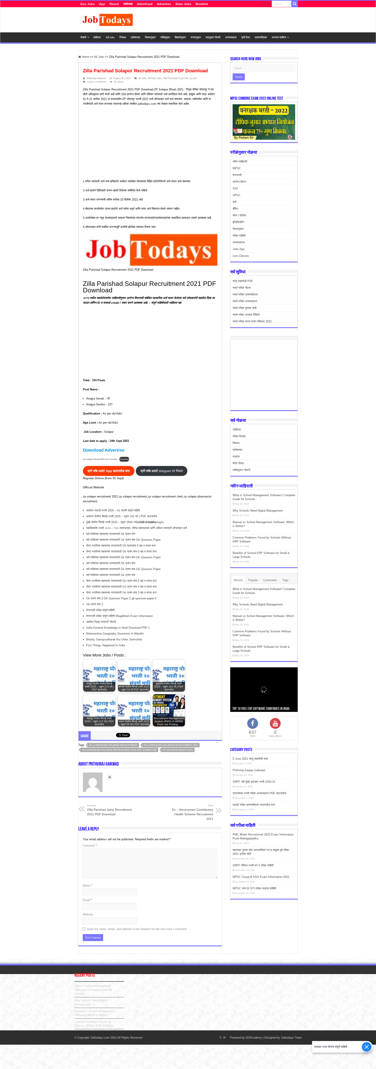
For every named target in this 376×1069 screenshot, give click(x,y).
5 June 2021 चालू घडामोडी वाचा (250, 758)
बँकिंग (235, 208)
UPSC (236, 195)
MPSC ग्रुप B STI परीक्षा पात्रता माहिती (254, 888)
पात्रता (236, 456)
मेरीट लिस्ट (238, 463)
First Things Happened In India (105, 645)
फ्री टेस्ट (245, 37)
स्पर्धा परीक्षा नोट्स (242, 287)
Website (88, 914)
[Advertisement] (148, 143)
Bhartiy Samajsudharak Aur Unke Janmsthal (114, 639)
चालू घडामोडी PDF (243, 281)
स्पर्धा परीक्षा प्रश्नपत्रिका (245, 294)
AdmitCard (145, 4)
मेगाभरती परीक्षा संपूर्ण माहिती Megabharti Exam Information (119, 616)
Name (87, 885)
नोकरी (83, 37)
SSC (235, 188)
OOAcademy (254, 1037)
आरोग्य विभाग (239, 181)
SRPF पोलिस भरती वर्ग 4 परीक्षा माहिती (253, 865)
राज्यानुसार (196, 37)
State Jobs (183, 4)
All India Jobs (155, 78)
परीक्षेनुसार (165, 37)
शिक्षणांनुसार (180, 37)
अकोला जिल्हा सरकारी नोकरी (101, 621)
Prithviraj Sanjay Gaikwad (249, 770)
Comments (270, 580)
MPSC (237, 168)
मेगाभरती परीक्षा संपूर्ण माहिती (100, 610)
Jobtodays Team (291, 1037)
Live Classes (241, 255)
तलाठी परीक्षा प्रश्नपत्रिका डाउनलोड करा (254, 804)
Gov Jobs (87, 4)
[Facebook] (264, 4)
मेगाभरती (237, 175)
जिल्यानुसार (150, 37)
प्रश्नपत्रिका (261, 37)
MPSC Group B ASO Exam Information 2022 (261, 876)
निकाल (122, 37)
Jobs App (238, 249)
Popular (253, 580)
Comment (90, 845)
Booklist (202, 4)
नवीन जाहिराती (240, 161)
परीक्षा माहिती (239, 235)
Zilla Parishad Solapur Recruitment (113, 745)
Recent (238, 580)
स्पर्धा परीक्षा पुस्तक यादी (245, 308)
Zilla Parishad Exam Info (175, 78)
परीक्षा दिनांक (239, 436)
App (102, 4)
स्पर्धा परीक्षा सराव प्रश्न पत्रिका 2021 (252, 321)
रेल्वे (234, 202)
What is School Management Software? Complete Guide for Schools (93, 989)
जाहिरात (97, 37)
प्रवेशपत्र (135, 37)
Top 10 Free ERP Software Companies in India (260, 709)
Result (114, 4)
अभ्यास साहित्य (279, 37)
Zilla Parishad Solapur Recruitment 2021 (171, 745)
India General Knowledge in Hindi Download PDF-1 (118, 627)
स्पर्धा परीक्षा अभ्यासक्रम (245, 301)
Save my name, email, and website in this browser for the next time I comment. (137, 929)
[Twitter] (268, 4)
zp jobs (193, 78)
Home (85, 56)
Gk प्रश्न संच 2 (94, 604)
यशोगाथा (128, 4)
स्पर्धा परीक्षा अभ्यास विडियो (246, 314)
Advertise (164, 4)
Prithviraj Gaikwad (96, 78)
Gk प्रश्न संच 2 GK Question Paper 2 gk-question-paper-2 (121, 598)
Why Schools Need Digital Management (258, 510)
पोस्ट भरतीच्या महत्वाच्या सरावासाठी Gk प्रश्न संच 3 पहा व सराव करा (121, 592)
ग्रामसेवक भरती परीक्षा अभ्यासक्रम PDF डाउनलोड (259, 793)
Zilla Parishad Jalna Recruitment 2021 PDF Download (109, 810)
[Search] (294, 4)
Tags (285, 580)
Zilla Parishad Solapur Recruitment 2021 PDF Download (119, 750)
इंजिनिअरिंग (238, 222)
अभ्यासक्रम (231, 37)
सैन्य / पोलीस (239, 215)
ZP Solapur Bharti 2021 (178, 750)
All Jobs (110, 37)
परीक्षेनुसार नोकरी (241, 470)
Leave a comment (96, 81)
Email (87, 900)
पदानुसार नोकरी (213, 37)
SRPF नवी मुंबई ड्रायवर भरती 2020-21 (254, 781)
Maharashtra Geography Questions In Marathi (115, 633)
